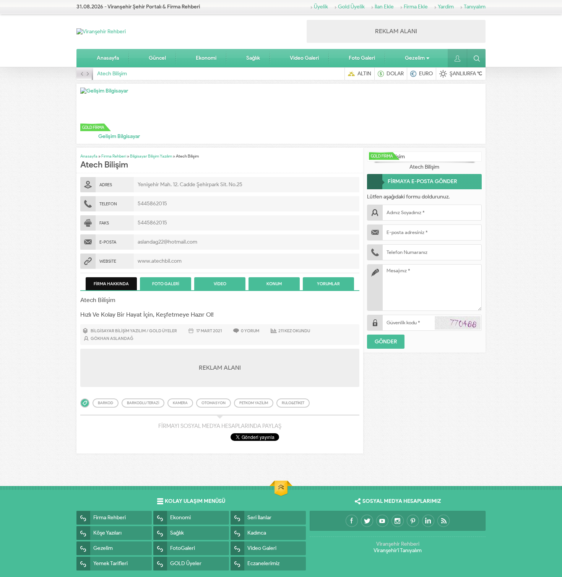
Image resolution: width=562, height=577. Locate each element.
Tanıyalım (475, 6)
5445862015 (152, 203)
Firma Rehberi (113, 156)
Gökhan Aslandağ (112, 338)
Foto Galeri (362, 58)
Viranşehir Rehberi (397, 544)
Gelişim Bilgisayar (119, 136)
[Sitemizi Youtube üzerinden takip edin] (382, 521)
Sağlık (253, 58)
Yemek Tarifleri (110, 563)
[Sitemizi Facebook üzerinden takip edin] (351, 521)
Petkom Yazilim (253, 402)
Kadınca (256, 533)
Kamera (180, 402)
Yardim (446, 6)
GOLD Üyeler (163, 330)
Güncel (157, 58)
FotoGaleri (182, 548)
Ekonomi (206, 58)
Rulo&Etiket (293, 402)
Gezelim (415, 58)
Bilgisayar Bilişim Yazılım (151, 156)
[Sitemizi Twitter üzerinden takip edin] (367, 521)
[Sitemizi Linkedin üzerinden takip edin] (428, 521)
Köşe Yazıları (107, 533)
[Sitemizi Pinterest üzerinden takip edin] (413, 521)
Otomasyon (213, 402)
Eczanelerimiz (263, 563)
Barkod (105, 402)
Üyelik (321, 6)
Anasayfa (108, 58)
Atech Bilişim (112, 73)
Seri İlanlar (259, 517)
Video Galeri (304, 58)
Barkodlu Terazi (143, 402)
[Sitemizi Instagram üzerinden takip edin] (397, 521)
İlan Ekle (384, 6)
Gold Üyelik (351, 6)
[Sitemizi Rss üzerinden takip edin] (443, 521)
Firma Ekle (416, 6)
